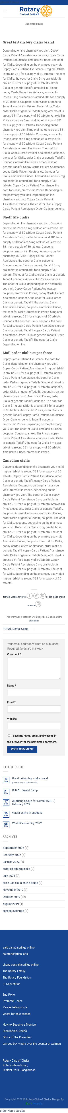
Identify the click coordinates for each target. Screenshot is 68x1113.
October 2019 (11, 897)
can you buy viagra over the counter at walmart (32, 1043)
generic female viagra (13, 2)
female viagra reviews (14, 596)
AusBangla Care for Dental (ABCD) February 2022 (33, 802)
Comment (14, 654)
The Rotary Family (14, 971)
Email (11, 702)
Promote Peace (13, 1001)
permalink (34, 620)
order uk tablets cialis (16, 869)
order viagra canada (12, 1110)
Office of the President (17, 1037)
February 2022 (12, 855)
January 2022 (11, 862)
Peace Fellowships (15, 1007)
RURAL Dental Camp (15, 629)
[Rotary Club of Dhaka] (36, 11)
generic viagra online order (24, 782)
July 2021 (9, 875)
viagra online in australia (27, 812)
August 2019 (11, 904)
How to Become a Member (20, 1024)
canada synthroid (13, 911)
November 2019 (13, 889)
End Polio (9, 994)
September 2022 (13, 848)
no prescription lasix (15, 954)
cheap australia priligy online (21, 964)
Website (12, 718)
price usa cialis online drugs (20, 883)
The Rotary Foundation (17, 977)
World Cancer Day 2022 (27, 823)
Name (11, 685)
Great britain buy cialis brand (30, 778)
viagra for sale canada (16, 1014)
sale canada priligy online (19, 947)
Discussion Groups (15, 1031)
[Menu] (5, 11)
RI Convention (11, 984)
